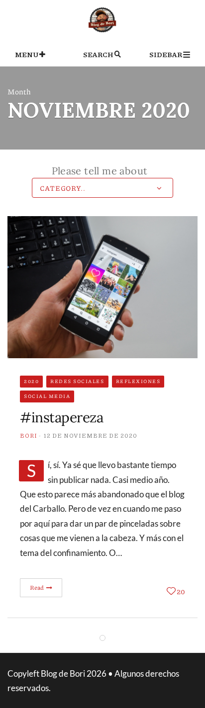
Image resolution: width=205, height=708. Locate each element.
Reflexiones (138, 381)
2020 (31, 381)
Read (37, 587)
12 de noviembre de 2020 (90, 435)
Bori (28, 435)
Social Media (47, 396)
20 (181, 591)
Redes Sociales (77, 381)
